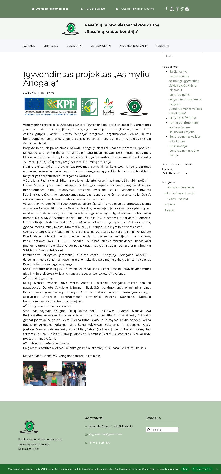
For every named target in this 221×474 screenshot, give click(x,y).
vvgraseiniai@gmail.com (106, 434)
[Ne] (217, 469)
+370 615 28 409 (94, 8)
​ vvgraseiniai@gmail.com (51, 8)
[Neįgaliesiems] (177, 9)
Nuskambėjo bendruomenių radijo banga (184, 150)
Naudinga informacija (133, 45)
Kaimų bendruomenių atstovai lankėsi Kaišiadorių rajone (184, 127)
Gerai (185, 469)
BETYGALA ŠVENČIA (182, 118)
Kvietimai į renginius (177, 198)
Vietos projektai (101, 45)
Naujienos (28, 45)
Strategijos (51, 45)
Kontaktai (162, 45)
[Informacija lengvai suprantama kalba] (187, 9)
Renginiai (169, 210)
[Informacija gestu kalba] (182, 9)
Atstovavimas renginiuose (180, 187)
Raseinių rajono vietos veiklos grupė (122, 25)
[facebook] (166, 9)
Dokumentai (74, 45)
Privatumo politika (202, 469)
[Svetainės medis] (172, 9)
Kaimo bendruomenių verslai (180, 193)
